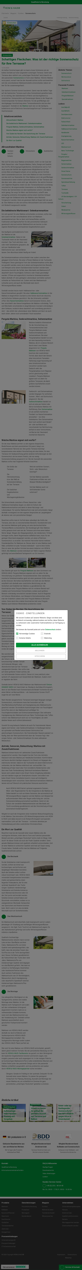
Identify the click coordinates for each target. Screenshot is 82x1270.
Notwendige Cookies (27, 634)
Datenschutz (50, 630)
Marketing (48, 638)
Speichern (40, 656)
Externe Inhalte (25, 638)
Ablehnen (40, 651)
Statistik (47, 634)
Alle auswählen (39, 645)
